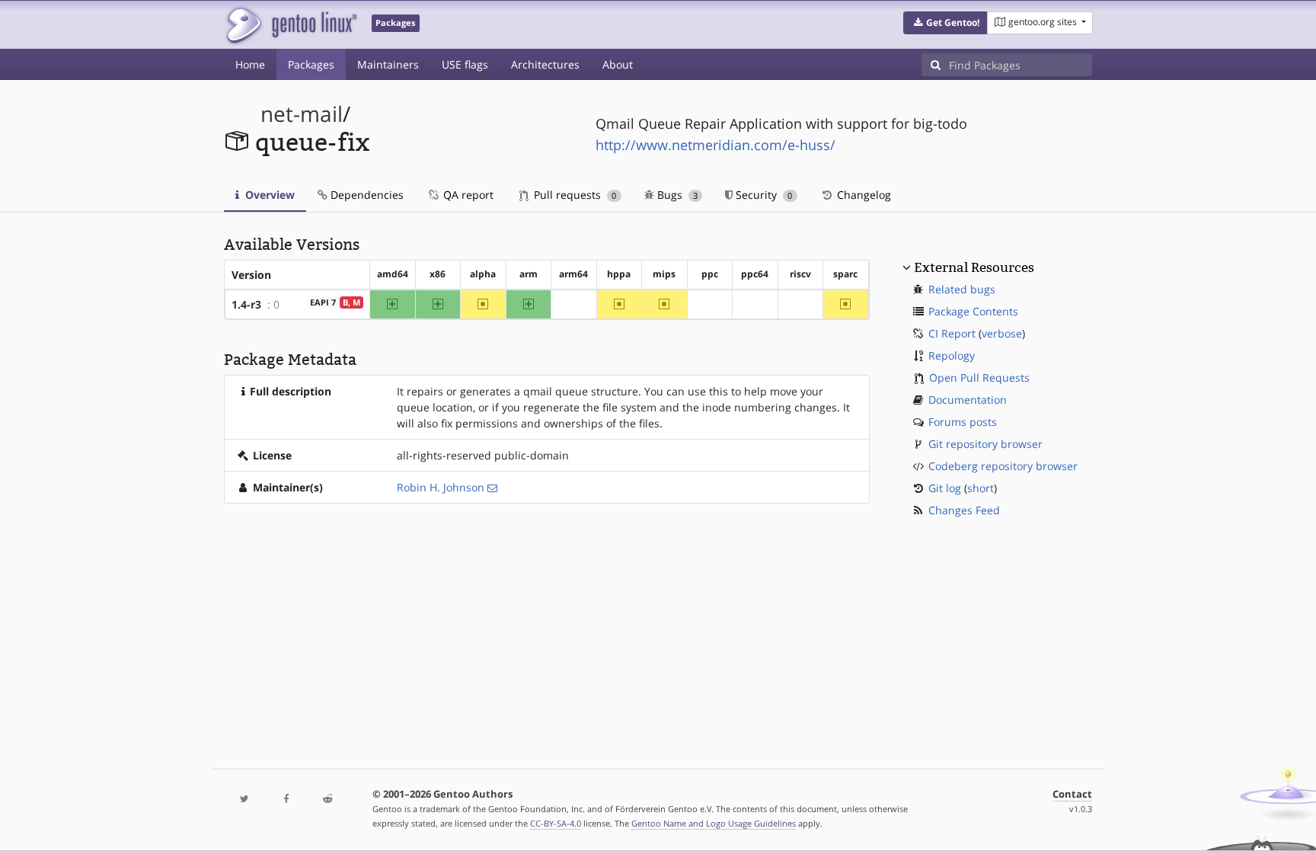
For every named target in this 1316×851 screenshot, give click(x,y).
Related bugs (961, 289)
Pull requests (573, 194)
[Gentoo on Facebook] (285, 799)
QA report (467, 194)
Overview (268, 194)
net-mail (301, 114)
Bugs (676, 194)
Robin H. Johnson (440, 487)
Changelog (862, 194)
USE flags (465, 64)
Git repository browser (985, 444)
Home (250, 64)
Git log (944, 488)
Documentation (967, 399)
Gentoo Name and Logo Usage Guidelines (713, 823)
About (617, 64)
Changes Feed (964, 510)
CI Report (952, 333)
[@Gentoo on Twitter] (244, 799)
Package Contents (973, 311)
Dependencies (365, 194)
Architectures (545, 64)
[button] (945, 22)
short (980, 488)
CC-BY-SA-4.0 (555, 823)
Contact (1072, 794)
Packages (311, 64)
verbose (1002, 333)
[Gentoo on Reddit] (327, 799)
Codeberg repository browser (1003, 466)
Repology (951, 355)
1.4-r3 (246, 304)
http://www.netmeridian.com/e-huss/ (715, 145)
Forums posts (962, 421)
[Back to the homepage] (290, 25)
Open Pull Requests (979, 377)
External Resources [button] (974, 267)
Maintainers (388, 64)
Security (762, 194)
